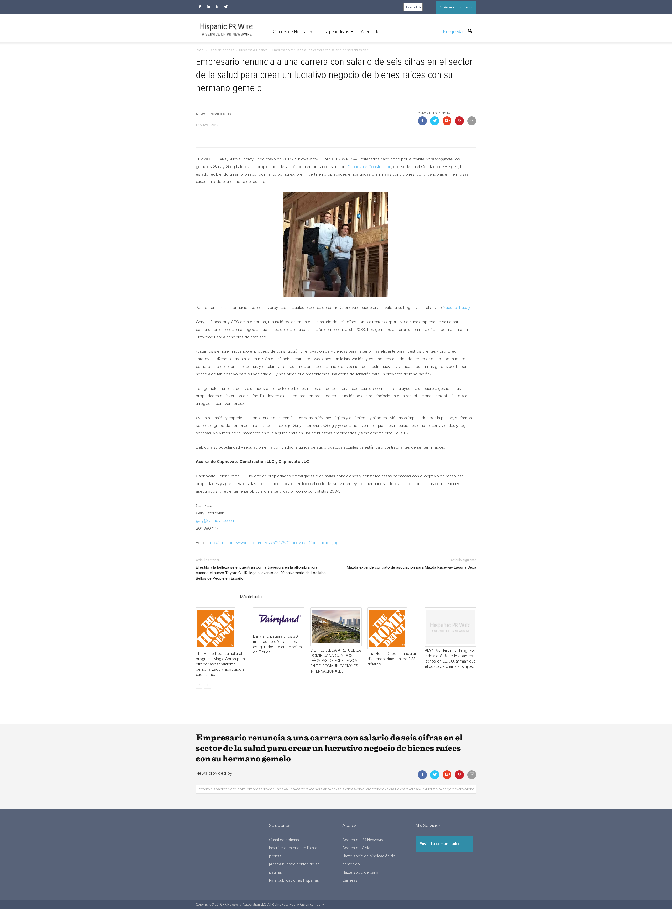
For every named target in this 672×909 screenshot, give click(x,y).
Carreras (350, 881)
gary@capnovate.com (215, 521)
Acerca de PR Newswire (363, 840)
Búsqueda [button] (453, 31)
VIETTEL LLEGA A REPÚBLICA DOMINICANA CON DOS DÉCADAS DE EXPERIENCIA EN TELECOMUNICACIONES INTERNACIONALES (335, 660)
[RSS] (217, 6)
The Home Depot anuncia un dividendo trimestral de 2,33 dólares (392, 659)
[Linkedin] (208, 6)
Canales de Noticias (290, 32)
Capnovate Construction (369, 167)
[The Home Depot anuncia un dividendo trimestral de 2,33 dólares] (393, 628)
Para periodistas (334, 32)
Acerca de (370, 32)
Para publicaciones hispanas (294, 881)
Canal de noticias (284, 840)
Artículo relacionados (216, 597)
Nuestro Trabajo (457, 307)
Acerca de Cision (357, 848)
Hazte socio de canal (360, 872)
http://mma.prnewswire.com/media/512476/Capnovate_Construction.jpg (273, 543)
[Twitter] (226, 6)
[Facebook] (200, 6)
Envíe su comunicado (456, 7)
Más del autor (251, 597)
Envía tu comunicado (439, 844)
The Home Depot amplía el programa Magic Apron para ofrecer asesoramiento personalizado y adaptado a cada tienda (220, 664)
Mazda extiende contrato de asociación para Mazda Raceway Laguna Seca (411, 567)
